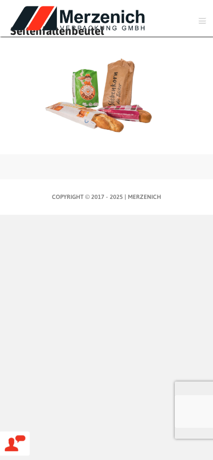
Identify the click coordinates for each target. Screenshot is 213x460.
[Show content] (106, 181)
